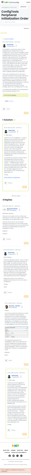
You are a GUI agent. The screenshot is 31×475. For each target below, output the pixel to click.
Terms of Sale (15, 459)
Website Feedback (19, 461)
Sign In (28, 2)
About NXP (6, 450)
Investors (20, 450)
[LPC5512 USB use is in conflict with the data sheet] (22, 195)
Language (23, 6)
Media (26, 450)
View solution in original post (12, 177)
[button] (16, 45)
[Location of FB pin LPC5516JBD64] (25, 195)
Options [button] (26, 28)
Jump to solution (9, 39)
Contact (7, 452)
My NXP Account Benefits (18, 452)
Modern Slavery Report (24, 459)
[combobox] (15, 22)
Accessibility (11, 461)
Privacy (3, 459)
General (11, 101)
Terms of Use (9, 459)
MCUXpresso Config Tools (9, 7)
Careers (13, 450)
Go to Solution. (12, 95)
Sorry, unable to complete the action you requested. (13, 470)
